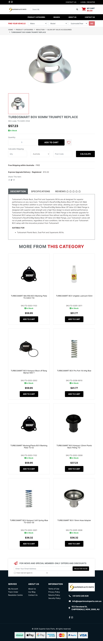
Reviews (60, 191)
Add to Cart (51, 142)
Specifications (40, 191)
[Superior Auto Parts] (17, 9)
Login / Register (88, 2)
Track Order (13, 592)
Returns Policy (54, 595)
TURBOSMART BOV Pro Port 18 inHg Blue (74, 371)
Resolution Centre (15, 595)
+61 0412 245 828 (80, 596)
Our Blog (31, 592)
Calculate (85, 154)
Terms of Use (53, 589)
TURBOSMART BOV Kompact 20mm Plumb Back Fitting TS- (74, 446)
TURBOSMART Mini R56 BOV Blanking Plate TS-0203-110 (29, 297)
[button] (69, 142)
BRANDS (57, 17)
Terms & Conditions (39, 573)
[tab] (18, 191)
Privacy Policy (52, 573)
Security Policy (54, 598)
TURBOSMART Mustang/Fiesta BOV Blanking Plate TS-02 (28, 446)
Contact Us (90, 17)
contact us (71, 2)
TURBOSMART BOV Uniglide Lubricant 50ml (74, 296)
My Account (13, 589)
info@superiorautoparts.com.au (86, 601)
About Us (72, 17)
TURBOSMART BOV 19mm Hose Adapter (74, 520)
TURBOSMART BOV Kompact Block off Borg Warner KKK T (29, 372)
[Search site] (77, 9)
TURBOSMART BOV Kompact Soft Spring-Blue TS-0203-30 (29, 521)
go (91, 23)
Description (18, 191)
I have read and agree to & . (37, 573)
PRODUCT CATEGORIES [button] (36, 17)
